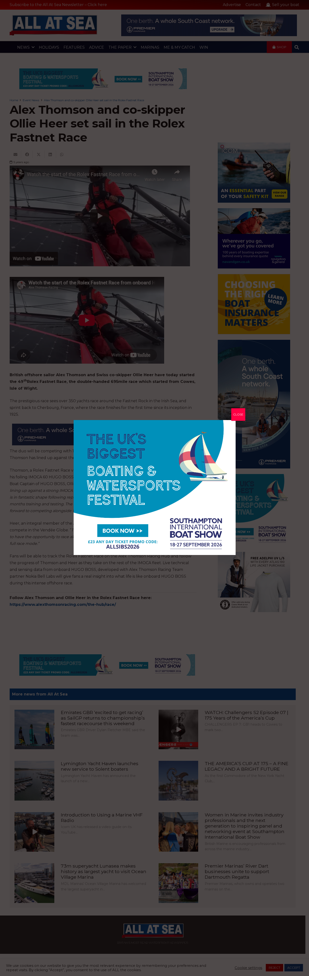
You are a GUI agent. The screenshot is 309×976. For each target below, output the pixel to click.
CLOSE (238, 414)
